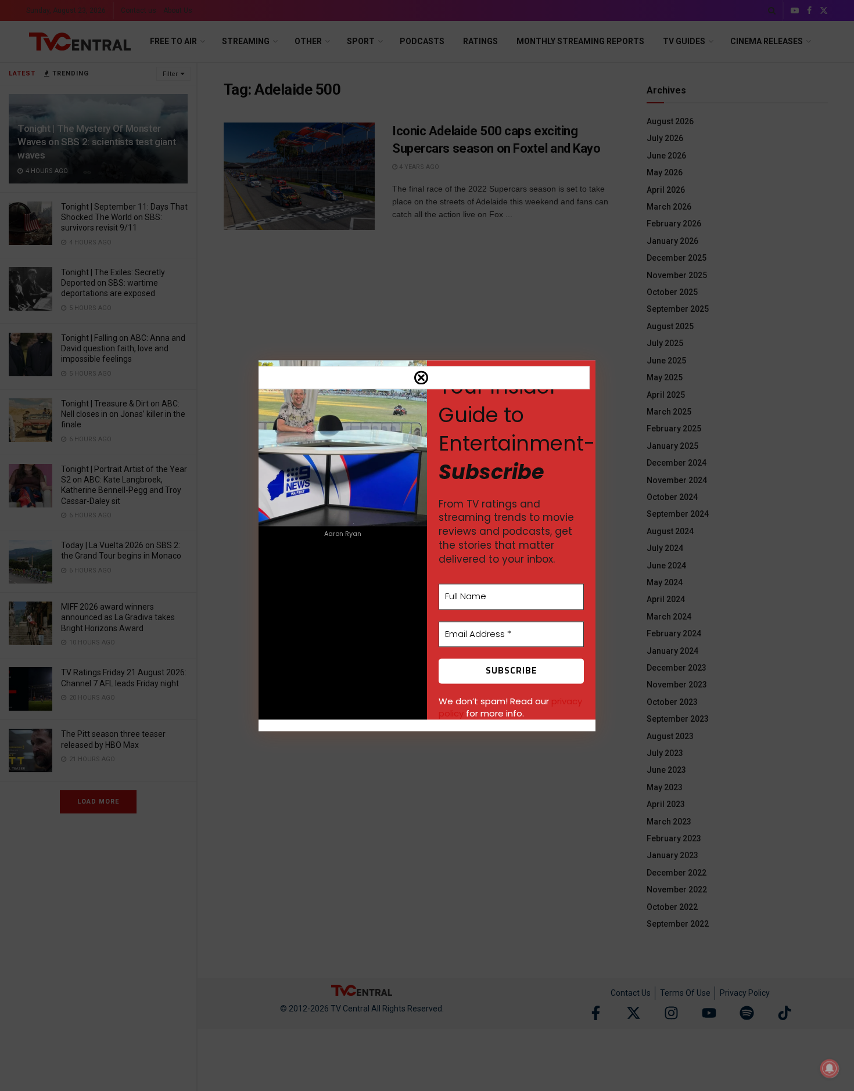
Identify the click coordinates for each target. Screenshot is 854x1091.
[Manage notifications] (829, 1068)
